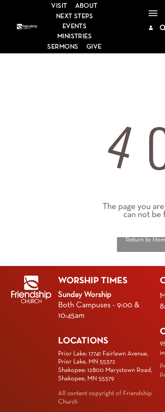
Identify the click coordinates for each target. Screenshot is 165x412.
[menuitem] (59, 6)
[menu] (153, 13)
